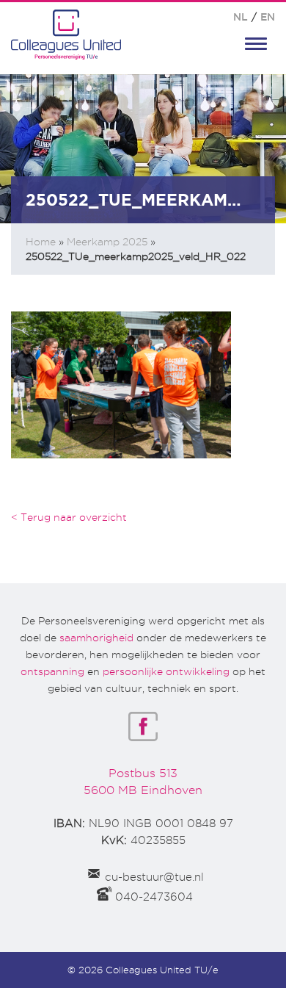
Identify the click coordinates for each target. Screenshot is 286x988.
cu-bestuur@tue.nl (154, 877)
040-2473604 (154, 897)
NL (240, 17)
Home (41, 242)
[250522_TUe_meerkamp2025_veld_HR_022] (121, 384)
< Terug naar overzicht (69, 517)
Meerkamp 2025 (107, 242)
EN (267, 17)
